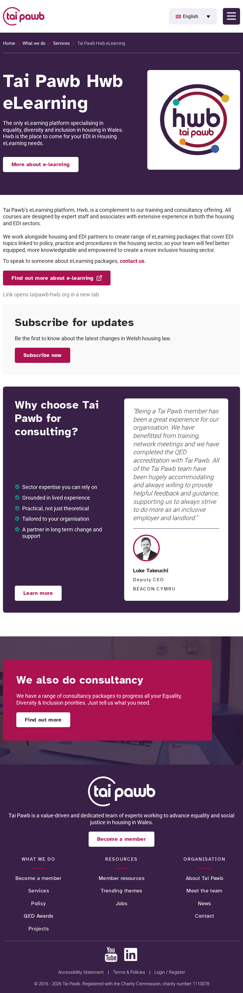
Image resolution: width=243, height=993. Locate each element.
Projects (38, 928)
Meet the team (204, 890)
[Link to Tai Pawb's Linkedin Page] (130, 954)
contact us (132, 261)
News (204, 903)
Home (9, 43)
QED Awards (38, 916)
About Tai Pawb (204, 878)
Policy (38, 903)
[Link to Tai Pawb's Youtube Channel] (111, 954)
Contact (204, 916)
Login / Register (169, 972)
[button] (192, 16)
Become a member (38, 878)
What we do (34, 43)
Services (61, 43)
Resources (121, 859)
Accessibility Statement (81, 972)
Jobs (121, 903)
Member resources (121, 878)
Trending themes (121, 890)
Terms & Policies (129, 972)
